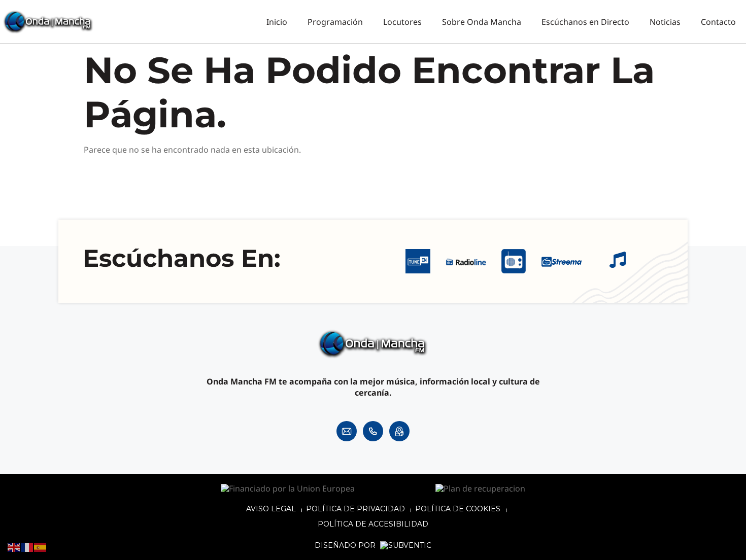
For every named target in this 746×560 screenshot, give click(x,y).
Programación (335, 21)
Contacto (718, 21)
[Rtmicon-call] (373, 431)
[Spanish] (40, 546)
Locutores (402, 21)
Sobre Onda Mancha (481, 21)
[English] (14, 546)
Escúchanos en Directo (585, 21)
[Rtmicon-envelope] (346, 431)
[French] (27, 546)
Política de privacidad (355, 508)
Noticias (665, 21)
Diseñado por (346, 545)
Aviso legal (271, 508)
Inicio (276, 21)
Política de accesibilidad (373, 524)
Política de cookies (457, 508)
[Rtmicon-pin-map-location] (399, 431)
